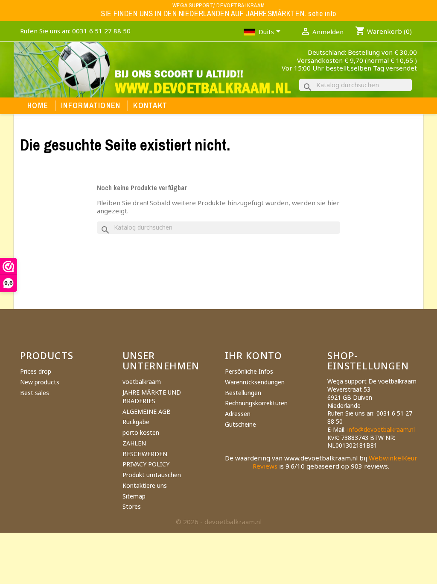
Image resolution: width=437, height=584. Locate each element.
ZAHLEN (134, 443)
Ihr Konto (253, 355)
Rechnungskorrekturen (256, 403)
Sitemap (134, 496)
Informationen (90, 105)
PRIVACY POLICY (145, 464)
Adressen (238, 414)
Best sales (34, 393)
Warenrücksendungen (255, 382)
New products (39, 382)
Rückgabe (135, 422)
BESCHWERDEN (144, 454)
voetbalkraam (141, 382)
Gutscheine (240, 424)
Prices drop (35, 371)
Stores (131, 506)
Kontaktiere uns (144, 485)
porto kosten (140, 432)
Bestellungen (243, 393)
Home (37, 105)
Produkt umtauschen (151, 475)
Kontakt (150, 105)
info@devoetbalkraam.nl (381, 429)
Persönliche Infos (249, 371)
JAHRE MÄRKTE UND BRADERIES (151, 396)
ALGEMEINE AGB (146, 411)
